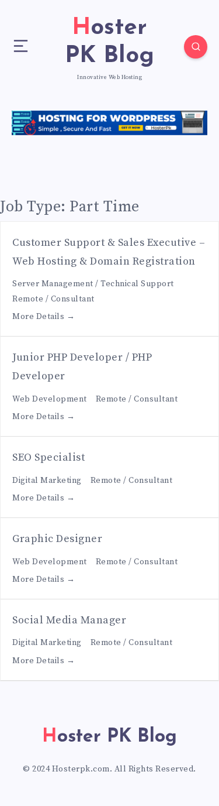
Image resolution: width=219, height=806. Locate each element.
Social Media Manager (69, 620)
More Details (39, 316)
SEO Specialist (48, 457)
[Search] (195, 47)
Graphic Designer (57, 539)
